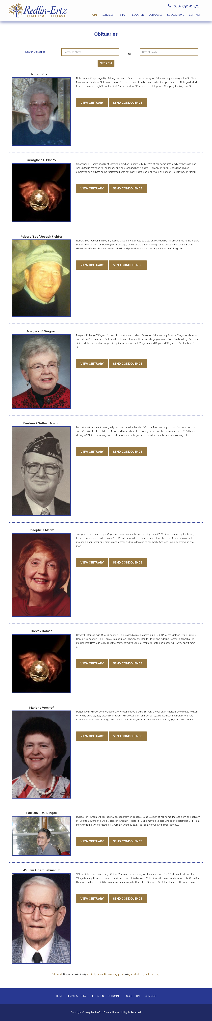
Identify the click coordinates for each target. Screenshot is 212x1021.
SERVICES (108, 15)
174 (117, 974)
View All (58, 974)
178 (134, 974)
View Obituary (92, 102)
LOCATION (138, 15)
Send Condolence (127, 102)
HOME (94, 15)
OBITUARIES (155, 15)
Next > (141, 974)
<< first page (94, 974)
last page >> (152, 974)
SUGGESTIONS (175, 15)
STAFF (123, 15)
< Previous (108, 974)
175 (121, 974)
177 (130, 974)
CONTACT (194, 15)
